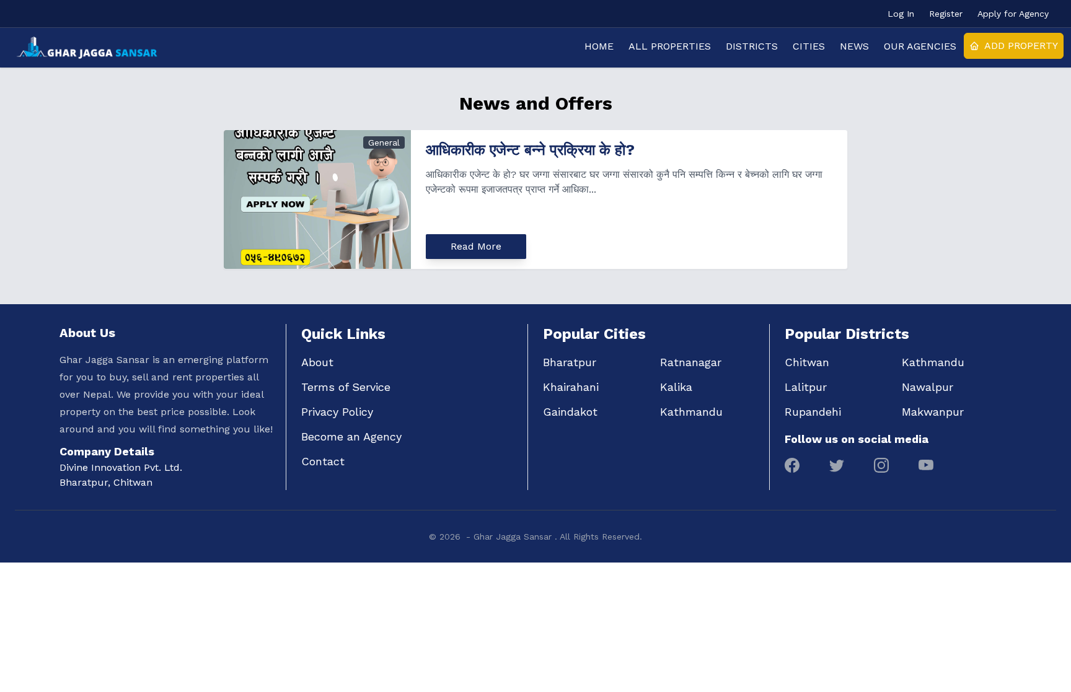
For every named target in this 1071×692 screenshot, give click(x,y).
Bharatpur (569, 362)
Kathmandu (691, 411)
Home (599, 46)
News (854, 46)
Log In (901, 14)
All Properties (669, 46)
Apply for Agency (1013, 14)
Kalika (676, 386)
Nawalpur (927, 386)
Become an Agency (351, 436)
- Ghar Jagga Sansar (510, 536)
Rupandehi (813, 411)
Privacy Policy (337, 411)
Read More (476, 246)
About (317, 362)
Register (946, 14)
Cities (809, 46)
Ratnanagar (690, 362)
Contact (323, 461)
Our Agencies (920, 46)
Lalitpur (806, 386)
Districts (752, 46)
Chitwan (807, 362)
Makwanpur (933, 411)
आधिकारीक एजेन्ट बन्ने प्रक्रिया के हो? (530, 150)
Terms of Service (345, 386)
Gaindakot (570, 411)
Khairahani (571, 386)
